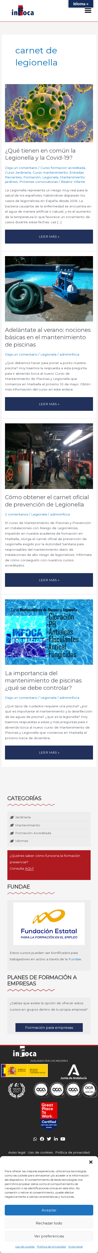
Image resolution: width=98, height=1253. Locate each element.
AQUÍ (29, 868)
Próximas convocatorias (38, 182)
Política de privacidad (51, 1246)
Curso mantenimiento (50, 172)
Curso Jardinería (18, 172)
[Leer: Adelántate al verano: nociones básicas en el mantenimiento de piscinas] (49, 288)
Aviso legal (75, 1246)
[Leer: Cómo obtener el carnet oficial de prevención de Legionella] (49, 456)
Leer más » (50, 235)
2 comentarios (16, 514)
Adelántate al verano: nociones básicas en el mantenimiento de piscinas (48, 337)
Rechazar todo (49, 1223)
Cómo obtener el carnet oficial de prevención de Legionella (47, 501)
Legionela (50, 177)
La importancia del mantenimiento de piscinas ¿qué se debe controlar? (43, 680)
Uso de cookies (24, 1246)
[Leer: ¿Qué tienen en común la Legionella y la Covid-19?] (49, 113)
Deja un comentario (21, 168)
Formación (32, 177)
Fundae (75, 959)
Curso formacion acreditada (62, 168)
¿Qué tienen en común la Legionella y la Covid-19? (40, 154)
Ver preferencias (49, 1236)
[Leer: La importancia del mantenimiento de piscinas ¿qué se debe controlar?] (49, 632)
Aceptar (49, 1210)
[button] (90, 1162)
